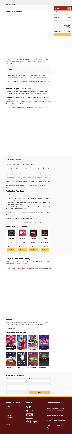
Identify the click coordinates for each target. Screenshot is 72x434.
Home (7, 4)
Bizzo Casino (33, 238)
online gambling (31, 268)
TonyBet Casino (45, 238)
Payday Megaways (32, 367)
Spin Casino (22, 238)
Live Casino (9, 415)
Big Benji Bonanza (32, 349)
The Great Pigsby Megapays (44, 349)
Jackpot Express (42, 367)
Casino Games (10, 422)
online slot (22, 59)
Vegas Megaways (9, 367)
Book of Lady (19, 349)
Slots (10, 4)
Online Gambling (10, 419)
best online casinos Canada (12, 270)
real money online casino (17, 268)
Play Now (11, 249)
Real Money (9, 413)
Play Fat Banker (62, 35)
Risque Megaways (10, 349)
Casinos (8, 408)
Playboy (18, 367)
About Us (9, 424)
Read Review (11, 246)
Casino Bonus (10, 417)
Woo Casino (11, 238)
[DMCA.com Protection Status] (29, 418)
